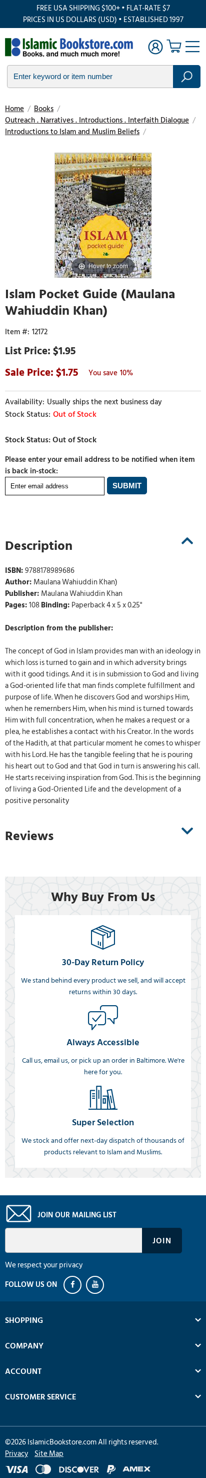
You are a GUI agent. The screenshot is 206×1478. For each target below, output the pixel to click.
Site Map (49, 1453)
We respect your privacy (43, 1265)
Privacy (16, 1453)
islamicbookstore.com (69, 48)
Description (38, 545)
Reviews (29, 836)
